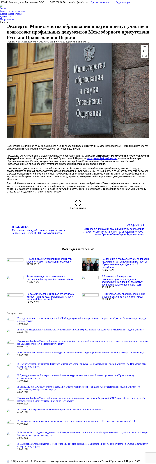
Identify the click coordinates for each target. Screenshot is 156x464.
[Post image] (15, 264)
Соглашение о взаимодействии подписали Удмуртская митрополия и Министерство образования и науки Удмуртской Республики (125, 263)
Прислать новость (100, 2)
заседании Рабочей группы (102, 158)
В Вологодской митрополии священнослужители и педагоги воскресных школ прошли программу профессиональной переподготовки (122, 280)
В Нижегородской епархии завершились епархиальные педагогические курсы (124, 295)
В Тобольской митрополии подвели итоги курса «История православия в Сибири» (49, 260)
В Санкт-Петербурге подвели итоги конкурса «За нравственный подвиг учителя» (60, 409)
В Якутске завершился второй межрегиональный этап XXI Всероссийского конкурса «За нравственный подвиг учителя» (80, 329)
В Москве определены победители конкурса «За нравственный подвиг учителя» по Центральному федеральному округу (80, 352)
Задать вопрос (123, 2)
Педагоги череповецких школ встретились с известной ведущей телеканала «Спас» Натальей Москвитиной (50, 297)
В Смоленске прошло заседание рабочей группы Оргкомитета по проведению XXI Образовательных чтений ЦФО (77, 421)
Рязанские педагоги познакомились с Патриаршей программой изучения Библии (50, 278)
